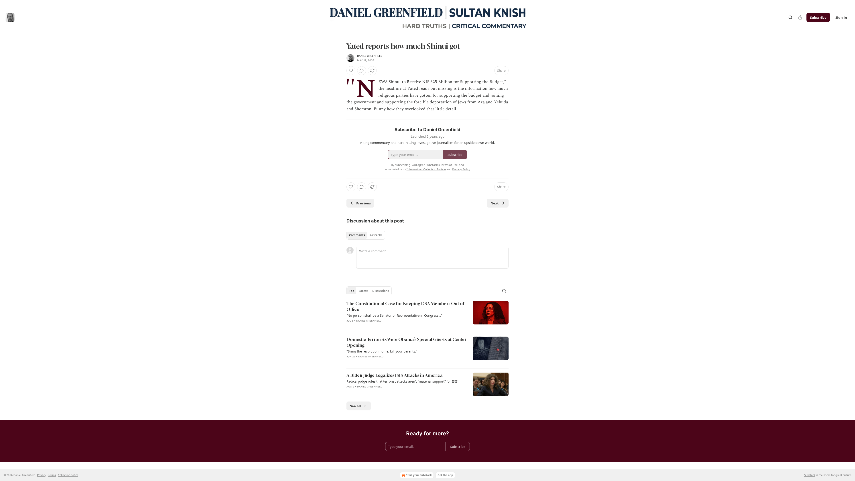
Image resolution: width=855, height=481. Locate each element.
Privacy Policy (461, 169)
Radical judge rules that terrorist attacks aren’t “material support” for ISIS (402, 381)
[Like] (350, 70)
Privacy (41, 475)
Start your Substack (419, 475)
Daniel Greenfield (369, 55)
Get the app (445, 475)
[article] (427, 315)
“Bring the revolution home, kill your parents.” (381, 351)
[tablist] (365, 235)
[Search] (790, 17)
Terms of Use (449, 165)
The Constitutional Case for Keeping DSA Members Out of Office (405, 306)
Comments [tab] (357, 235)
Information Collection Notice (426, 169)
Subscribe (818, 17)
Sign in (841, 17)
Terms (52, 475)
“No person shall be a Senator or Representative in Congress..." (394, 315)
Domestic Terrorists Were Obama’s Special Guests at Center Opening (406, 342)
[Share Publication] (800, 17)
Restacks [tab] (375, 235)
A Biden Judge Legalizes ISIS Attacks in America (394, 375)
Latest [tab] (363, 291)
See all (355, 406)
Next (495, 203)
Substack (809, 475)
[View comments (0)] (361, 70)
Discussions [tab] (380, 291)
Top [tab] (351, 291)
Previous (363, 203)
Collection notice (68, 475)
